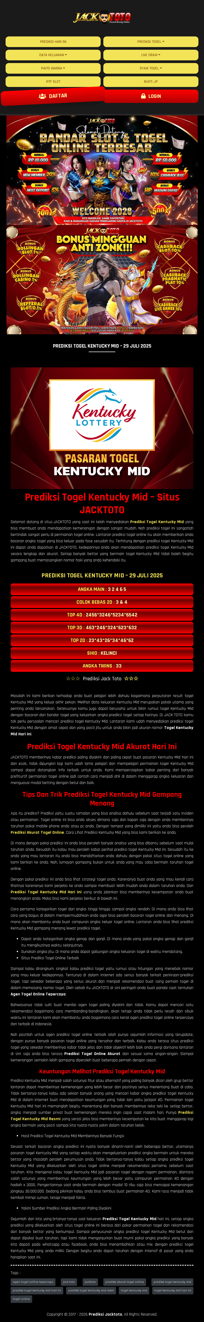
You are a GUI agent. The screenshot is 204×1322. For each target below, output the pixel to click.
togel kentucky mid (134, 1290)
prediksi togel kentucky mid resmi (91, 1290)
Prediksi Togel (149, 41)
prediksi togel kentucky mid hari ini (37, 1290)
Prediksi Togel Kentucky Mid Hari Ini (46, 892)
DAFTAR (57, 96)
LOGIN (153, 96)
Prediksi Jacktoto (105, 1314)
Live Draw (149, 55)
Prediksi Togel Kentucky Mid (157, 522)
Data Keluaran (51, 55)
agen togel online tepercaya (33, 1282)
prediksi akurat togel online (124, 1282)
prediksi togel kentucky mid (172, 1282)
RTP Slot (53, 81)
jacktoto (90, 1282)
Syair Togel (149, 68)
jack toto (69, 1282)
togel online (21, 1299)
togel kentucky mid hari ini (172, 1290)
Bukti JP (151, 81)
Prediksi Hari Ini (53, 41)
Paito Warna (51, 68)
